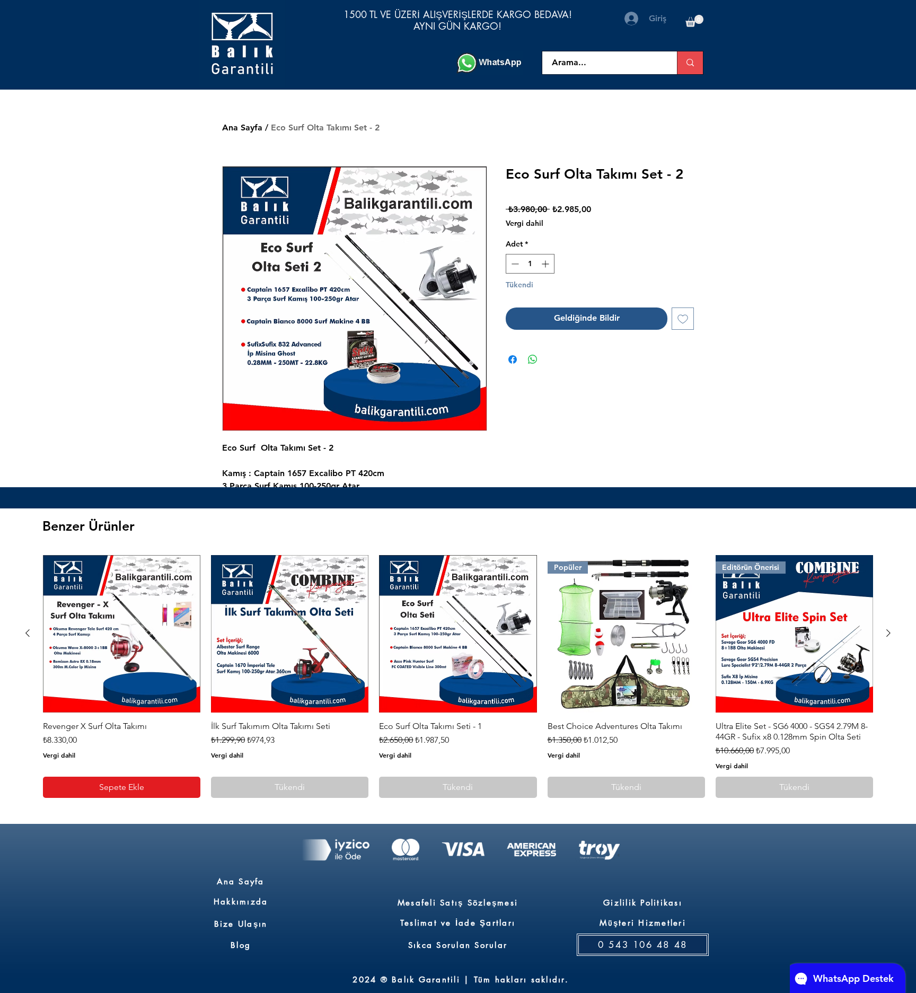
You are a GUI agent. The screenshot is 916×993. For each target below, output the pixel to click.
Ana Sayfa (242, 127)
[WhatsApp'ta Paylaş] (532, 359)
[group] (458, 676)
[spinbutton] (530, 263)
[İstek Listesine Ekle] (683, 318)
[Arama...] (690, 62)
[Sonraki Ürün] (888, 633)
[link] (694, 21)
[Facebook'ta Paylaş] (512, 359)
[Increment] (546, 263)
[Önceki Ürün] (27, 633)
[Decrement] (514, 263)
